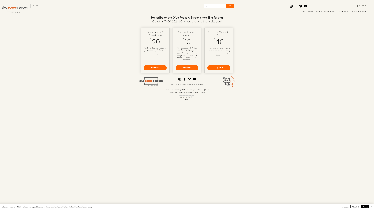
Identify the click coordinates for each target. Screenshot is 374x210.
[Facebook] (296, 6)
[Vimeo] (301, 6)
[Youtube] (305, 6)
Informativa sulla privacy (84, 207)
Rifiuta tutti (355, 207)
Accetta (365, 207)
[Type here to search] (230, 6)
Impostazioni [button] (345, 207)
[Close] (371, 206)
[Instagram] (291, 6)
